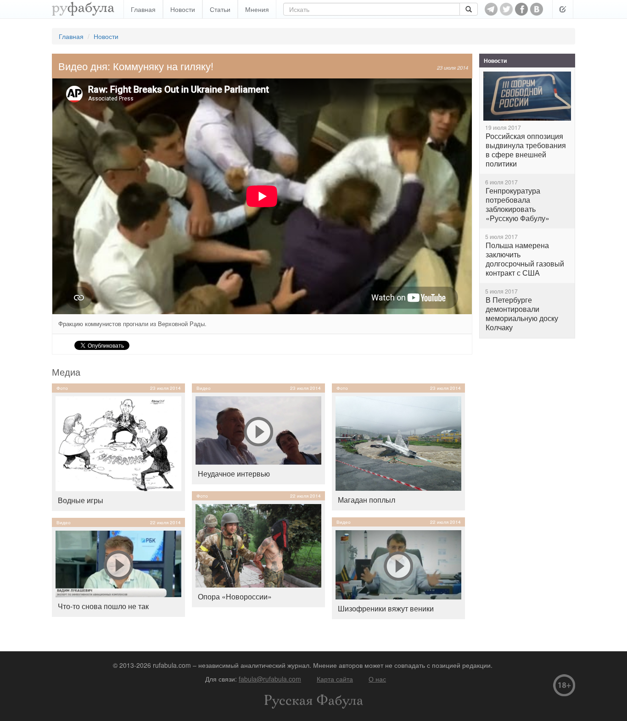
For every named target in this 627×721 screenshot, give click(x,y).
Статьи (220, 9)
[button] (562, 9)
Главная (143, 9)
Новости (182, 9)
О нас (377, 678)
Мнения (257, 9)
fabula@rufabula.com (270, 678)
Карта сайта (335, 678)
